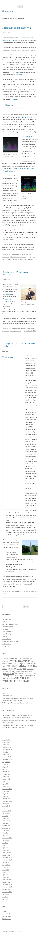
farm (3, 666)
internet (12, 668)
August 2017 (6, 813)
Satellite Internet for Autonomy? (20, 717)
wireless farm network (14, 259)
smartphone (21, 675)
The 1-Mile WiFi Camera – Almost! (12, 700)
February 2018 (6, 811)
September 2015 (7, 838)
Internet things (6, 639)
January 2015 (6, 855)
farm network (14, 665)
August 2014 (6, 865)
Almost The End (7, 695)
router (33, 673)
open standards (29, 671)
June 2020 (5, 791)
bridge (33, 661)
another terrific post (27, 38)
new (17, 671)
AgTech (4, 622)
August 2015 (6, 840)
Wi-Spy (24, 213)
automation (19, 658)
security (5, 675)
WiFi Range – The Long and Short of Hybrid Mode (17, 703)
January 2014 (6, 882)
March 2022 (5, 776)
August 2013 (6, 894)
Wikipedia (18, 74)
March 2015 (5, 850)
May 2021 (5, 781)
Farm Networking (22, 328)
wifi (34, 257)
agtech (11, 658)
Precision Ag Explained (9, 40)
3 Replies (5, 351)
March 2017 (5, 818)
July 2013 (5, 897)
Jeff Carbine (6, 720)
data (28, 663)
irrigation (22, 669)
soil (27, 676)
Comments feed (7, 916)
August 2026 (6, 740)
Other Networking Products (18, 257)
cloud (17, 663)
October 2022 (6, 774)
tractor (4, 678)
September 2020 (7, 789)
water (13, 678)
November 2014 (7, 860)
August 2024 (6, 762)
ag (7, 658)
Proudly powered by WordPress (11, 931)
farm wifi (28, 665)
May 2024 (5, 767)
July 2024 (5, 764)
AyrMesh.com (14, 99)
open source (21, 671)
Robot (29, 673)
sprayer (32, 675)
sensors (13, 675)
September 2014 (7, 862)
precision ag (18, 331)
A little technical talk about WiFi (16, 28)
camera (11, 663)
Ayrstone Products (22, 254)
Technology (5, 646)
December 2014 (7, 857)
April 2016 (5, 835)
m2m (28, 669)
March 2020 (5, 796)
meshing (31, 669)
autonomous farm (27, 658)
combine (22, 663)
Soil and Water (6, 644)
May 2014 (5, 872)
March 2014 (5, 877)
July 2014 (5, 867)
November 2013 (7, 887)
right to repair (24, 673)
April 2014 (5, 875)
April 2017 (5, 816)
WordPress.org (6, 919)
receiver (18, 673)
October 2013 (6, 889)
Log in (4, 911)
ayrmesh (5, 331)
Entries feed (6, 914)
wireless (4, 259)
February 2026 (6, 747)
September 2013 (7, 892)
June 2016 (5, 830)
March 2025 (5, 754)
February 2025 (6, 757)
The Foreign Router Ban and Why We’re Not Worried (17, 698)
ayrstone (11, 331)
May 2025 (5, 752)
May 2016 (5, 833)
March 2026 (5, 744)
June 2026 (5, 742)
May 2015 (5, 845)
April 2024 (5, 769)
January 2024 (6, 771)
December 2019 (7, 801)
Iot (18, 668)
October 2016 (6, 825)
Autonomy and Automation (10, 624)
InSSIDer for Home (24, 117)
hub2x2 (4, 669)
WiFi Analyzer (26, 136)
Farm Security (6, 634)
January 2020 (6, 798)
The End (4, 693)
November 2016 (7, 823)
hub (35, 666)
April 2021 (5, 784)
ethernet (33, 663)
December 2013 (7, 884)
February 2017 (6, 821)
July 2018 (5, 808)
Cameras (5, 629)
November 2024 (7, 759)
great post (5, 294)
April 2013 (5, 899)
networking (8, 671)
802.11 (4, 658)
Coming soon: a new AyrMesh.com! (21, 715)
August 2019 (6, 803)
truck (8, 678)
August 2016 (6, 828)
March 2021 (5, 786)
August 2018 (6, 806)
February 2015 (6, 852)
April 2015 (5, 848)
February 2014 (6, 879)
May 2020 (5, 794)
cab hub (4, 663)
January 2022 (6, 779)
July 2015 (5, 843)
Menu (20, 6)
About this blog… (7, 619)
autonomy (5, 661)
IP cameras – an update (26, 725)
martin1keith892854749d (9, 725)
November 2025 (7, 749)
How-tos (4, 636)
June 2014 (5, 870)
